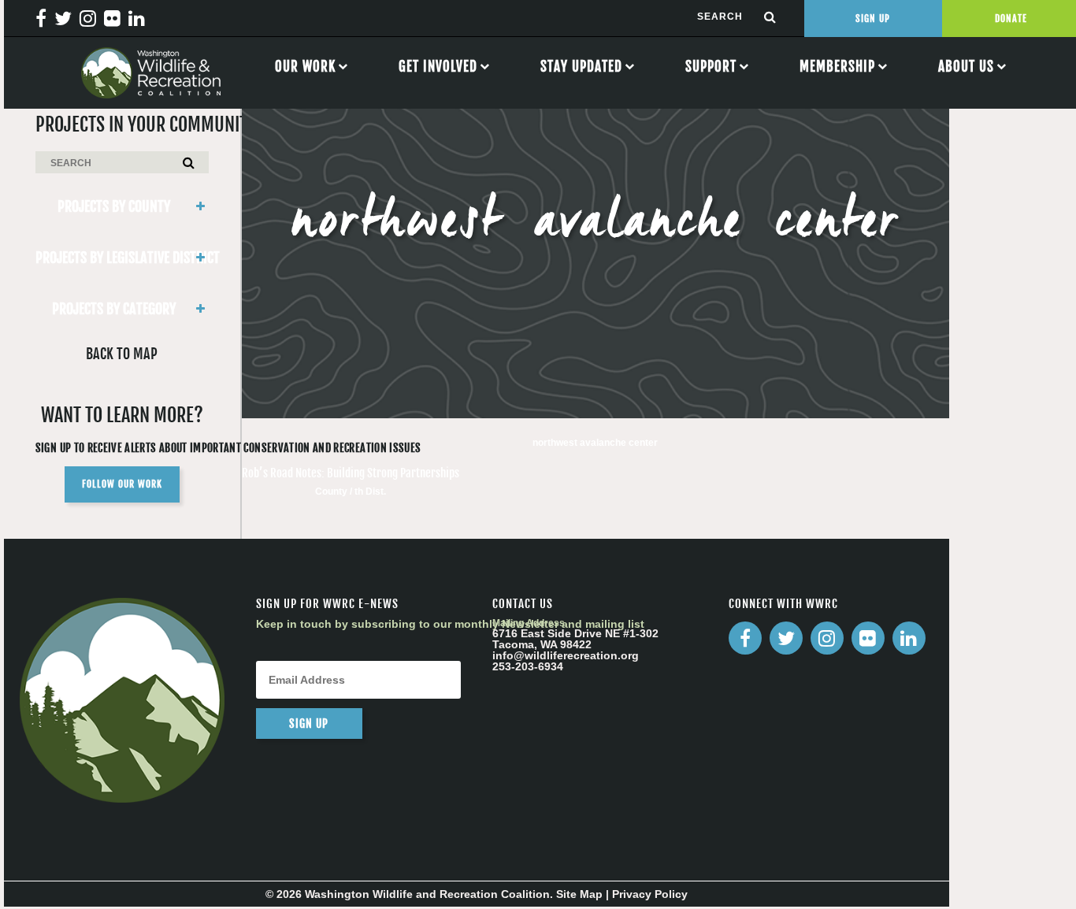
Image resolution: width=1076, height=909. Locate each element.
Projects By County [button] (114, 206)
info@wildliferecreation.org (565, 655)
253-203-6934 (527, 666)
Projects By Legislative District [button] (122, 257)
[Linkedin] (909, 638)
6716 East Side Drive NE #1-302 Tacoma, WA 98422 (575, 639)
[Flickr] (868, 638)
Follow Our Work (122, 484)
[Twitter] (786, 638)
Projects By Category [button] (114, 308)
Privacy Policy (650, 894)
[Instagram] (827, 638)
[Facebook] (745, 638)
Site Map (579, 894)
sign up (308, 723)
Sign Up (872, 18)
